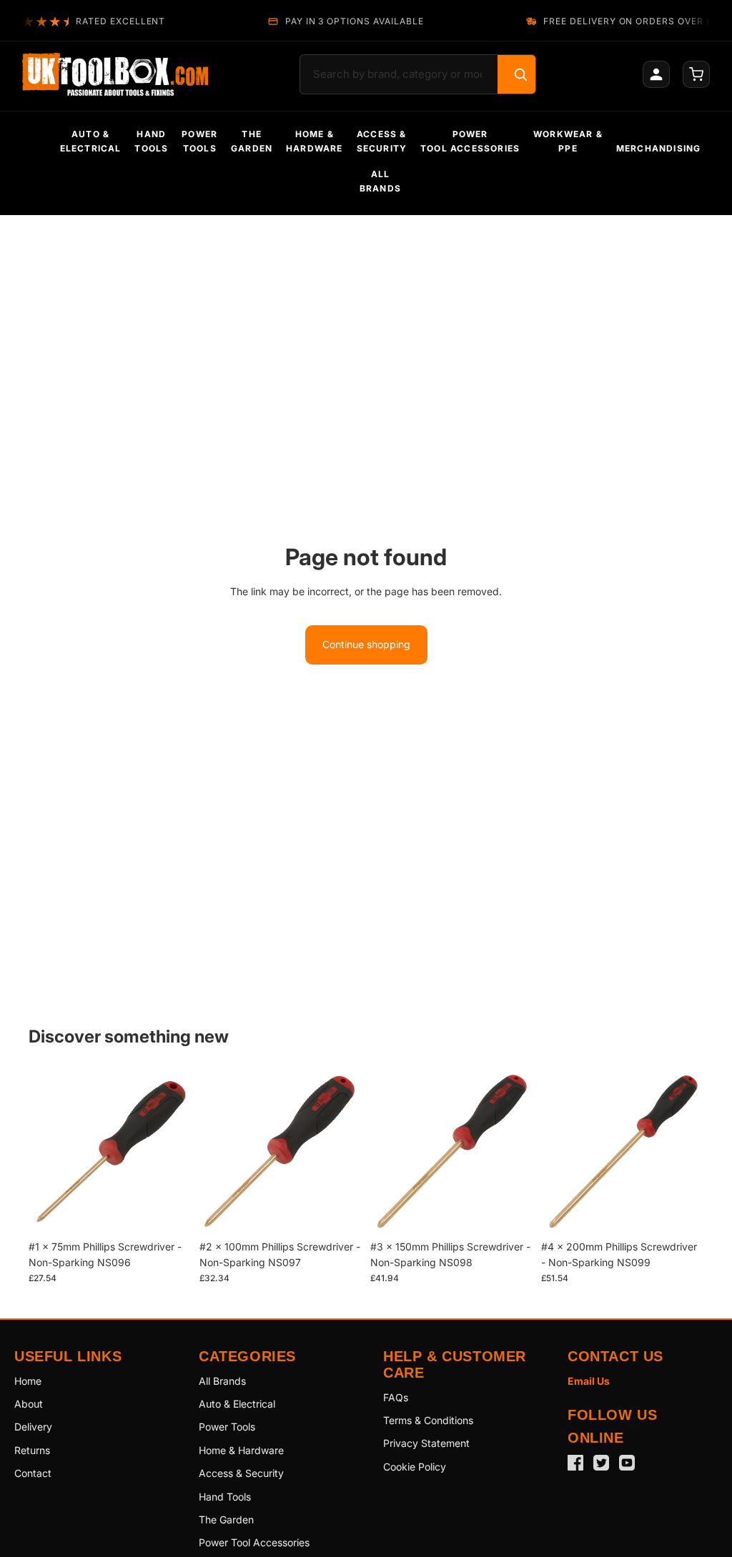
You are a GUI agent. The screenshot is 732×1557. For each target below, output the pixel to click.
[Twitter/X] (601, 1463)
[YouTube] (627, 1463)
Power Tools (227, 1427)
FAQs (395, 1397)
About (28, 1404)
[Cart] (696, 74)
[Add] (169, 1211)
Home (27, 1381)
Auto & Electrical (237, 1404)
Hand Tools (225, 1497)
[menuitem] (91, 141)
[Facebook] (575, 1463)
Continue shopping (366, 644)
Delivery (33, 1427)
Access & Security (241, 1473)
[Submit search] (520, 74)
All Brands (222, 1381)
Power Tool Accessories (254, 1542)
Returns (32, 1450)
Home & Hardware (241, 1450)
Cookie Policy (414, 1467)
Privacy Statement (426, 1443)
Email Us (589, 1381)
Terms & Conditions (428, 1420)
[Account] (656, 74)
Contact (32, 1473)
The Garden (226, 1519)
